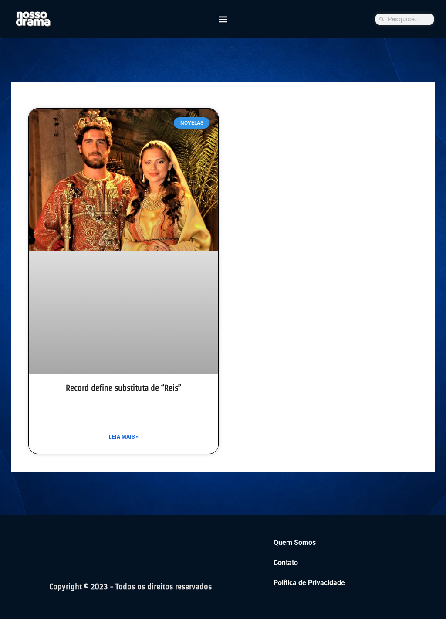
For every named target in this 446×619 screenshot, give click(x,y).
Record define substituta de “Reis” (123, 387)
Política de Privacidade (309, 582)
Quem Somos (295, 542)
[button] (223, 19)
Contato (286, 562)
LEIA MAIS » (124, 437)
